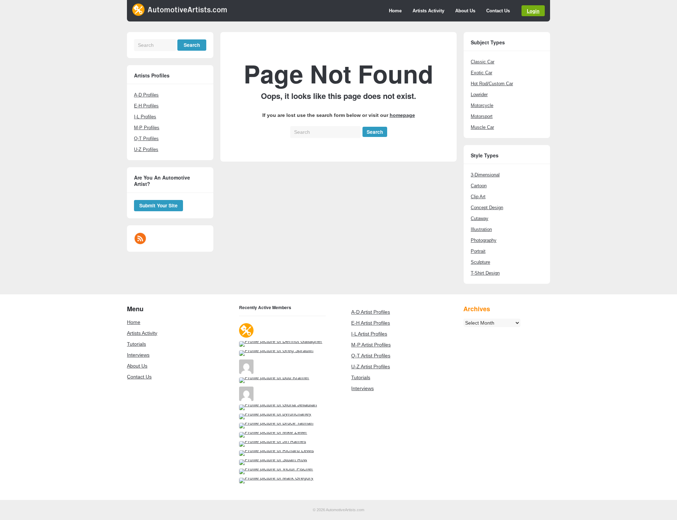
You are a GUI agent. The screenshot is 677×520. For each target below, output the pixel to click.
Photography (483, 240)
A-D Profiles (146, 95)
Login (533, 10)
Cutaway (479, 218)
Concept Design (487, 207)
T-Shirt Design (485, 273)
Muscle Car (482, 127)
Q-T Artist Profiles (370, 355)
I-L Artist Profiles (369, 334)
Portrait (478, 251)
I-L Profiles (145, 116)
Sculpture (480, 262)
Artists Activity (428, 10)
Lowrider (479, 94)
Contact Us (498, 10)
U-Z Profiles (146, 149)
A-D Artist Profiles (370, 312)
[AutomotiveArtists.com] (179, 14)
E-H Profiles (146, 105)
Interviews (138, 355)
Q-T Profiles (146, 138)
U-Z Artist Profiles (370, 366)
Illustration (481, 229)
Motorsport (482, 116)
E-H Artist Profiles (370, 323)
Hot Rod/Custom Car (492, 83)
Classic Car (482, 61)
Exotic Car (481, 72)
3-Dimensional (485, 174)
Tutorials (136, 344)
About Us (465, 10)
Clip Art (478, 196)
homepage (402, 115)
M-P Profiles (146, 127)
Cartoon (479, 185)
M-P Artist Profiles (371, 344)
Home (395, 10)
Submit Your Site (158, 205)
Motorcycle (482, 105)
